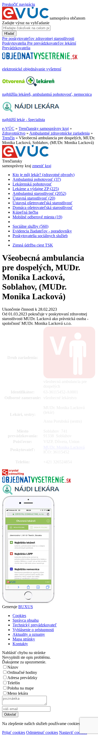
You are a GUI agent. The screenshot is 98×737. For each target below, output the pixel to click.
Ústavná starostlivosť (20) (34, 198)
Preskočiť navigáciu (18, 4)
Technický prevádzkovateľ (35, 625)
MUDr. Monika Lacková (64, 447)
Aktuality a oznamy (29, 634)
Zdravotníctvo (13, 133)
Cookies (19, 615)
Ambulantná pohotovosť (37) (37, 179)
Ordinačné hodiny (22, 672)
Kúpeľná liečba (25, 212)
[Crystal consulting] (13, 474)
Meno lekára (17, 693)
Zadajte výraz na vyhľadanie (25, 23)
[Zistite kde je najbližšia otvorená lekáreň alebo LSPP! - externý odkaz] (28, 602)
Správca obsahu (26, 620)
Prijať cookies (13, 732)
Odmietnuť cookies (42, 732)
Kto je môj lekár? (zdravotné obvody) (43, 174)
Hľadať (9, 33)
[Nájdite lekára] (30, 493)
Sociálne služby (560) (30, 226)
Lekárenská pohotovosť (32, 184)
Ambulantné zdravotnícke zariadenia (59, 133)
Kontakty (20, 644)
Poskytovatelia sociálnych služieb (40, 235)
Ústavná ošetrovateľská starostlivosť (42, 203)
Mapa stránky (24, 639)
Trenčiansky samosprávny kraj (44, 128)
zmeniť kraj (41, 166)
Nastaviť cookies (73, 732)
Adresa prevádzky (22, 677)
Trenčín (8, 138)
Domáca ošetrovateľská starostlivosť (43, 207)
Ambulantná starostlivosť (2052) (39, 193)
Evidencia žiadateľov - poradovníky (42, 231)
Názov (12, 667)
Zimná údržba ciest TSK (33, 245)
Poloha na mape (20, 688)
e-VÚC (8, 128)
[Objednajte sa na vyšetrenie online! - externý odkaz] (36, 481)
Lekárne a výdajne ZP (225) (36, 189)
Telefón (13, 683)
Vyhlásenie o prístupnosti (33, 629)
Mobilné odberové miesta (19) (37, 217)
